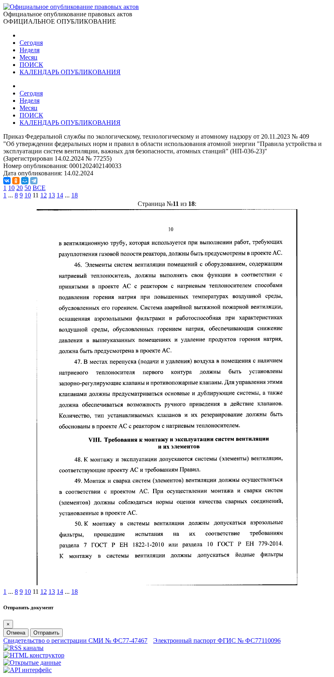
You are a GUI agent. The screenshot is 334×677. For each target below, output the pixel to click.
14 (60, 195)
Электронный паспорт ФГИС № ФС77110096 (217, 640)
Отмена (16, 633)
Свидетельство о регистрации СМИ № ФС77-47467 (75, 640)
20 (19, 187)
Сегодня (31, 42)
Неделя (30, 49)
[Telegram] (33, 180)
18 (74, 195)
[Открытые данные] (32, 662)
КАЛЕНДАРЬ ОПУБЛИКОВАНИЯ (70, 72)
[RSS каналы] (23, 647)
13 (51, 195)
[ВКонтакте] (7, 180)
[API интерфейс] (27, 669)
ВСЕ (39, 187)
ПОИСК (31, 64)
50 (27, 187)
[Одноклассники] (16, 180)
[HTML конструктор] (33, 655)
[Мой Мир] (25, 180)
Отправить (46, 633)
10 (11, 187)
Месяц (28, 57)
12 (43, 195)
